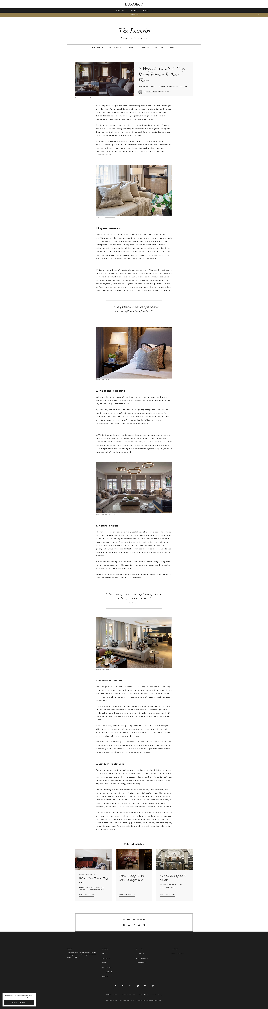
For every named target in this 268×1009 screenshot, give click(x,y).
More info (30, 998)
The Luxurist (134, 31)
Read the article (86, 894)
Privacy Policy (142, 1000)
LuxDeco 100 (133, 15)
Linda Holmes (151, 92)
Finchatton (108, 379)
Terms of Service (153, 1000)
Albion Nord (89, 98)
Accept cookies (19, 1002)
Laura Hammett (110, 217)
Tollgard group (110, 514)
